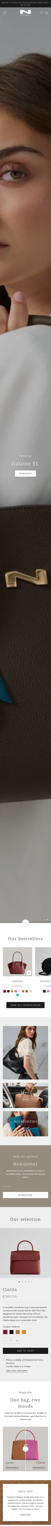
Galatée (17, 981)
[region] (25, 465)
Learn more (25, 1514)
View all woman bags (25, 1005)
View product (12, 1467)
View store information (17, 1370)
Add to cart (25, 1351)
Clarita (10, 1289)
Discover (25, 473)
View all (25, 1057)
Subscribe (25, 1195)
